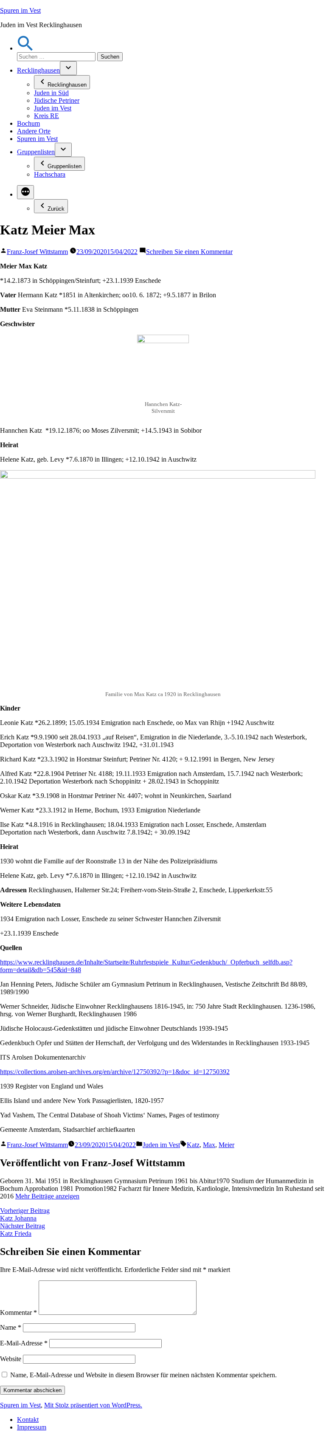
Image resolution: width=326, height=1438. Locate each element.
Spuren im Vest (20, 10)
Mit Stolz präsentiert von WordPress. (93, 1405)
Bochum (28, 123)
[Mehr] (25, 192)
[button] (25, 48)
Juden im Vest (52, 108)
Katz (193, 1144)
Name (10, 1327)
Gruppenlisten (36, 151)
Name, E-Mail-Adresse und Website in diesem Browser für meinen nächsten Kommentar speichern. (143, 1375)
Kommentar (18, 1312)
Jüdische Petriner (56, 100)
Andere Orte (34, 131)
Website (10, 1358)
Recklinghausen (38, 70)
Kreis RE (46, 115)
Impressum (31, 1427)
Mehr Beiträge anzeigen (47, 1196)
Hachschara (49, 174)
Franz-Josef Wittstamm (37, 251)
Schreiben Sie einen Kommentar (189, 251)
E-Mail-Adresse (24, 1343)
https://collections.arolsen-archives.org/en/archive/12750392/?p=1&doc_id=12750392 (115, 1071)
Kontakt (28, 1419)
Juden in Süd (51, 92)
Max (209, 1144)
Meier (226, 1144)
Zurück (56, 209)
